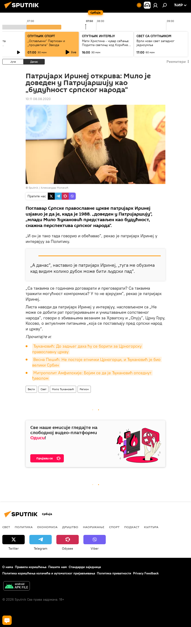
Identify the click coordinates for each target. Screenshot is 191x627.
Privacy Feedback (146, 573)
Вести (31, 389)
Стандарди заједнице (85, 567)
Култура (151, 527)
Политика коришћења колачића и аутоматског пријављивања (48, 573)
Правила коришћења (30, 567)
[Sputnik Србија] (22, 9)
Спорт (114, 527)
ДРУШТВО (70, 527)
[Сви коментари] (7, 620)
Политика (24, 527)
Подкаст (131, 527)
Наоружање (93, 527)
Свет (43, 389)
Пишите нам (57, 567)
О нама (7, 567)
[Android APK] (16, 586)
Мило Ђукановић (63, 389)
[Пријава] (155, 5)
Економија (47, 527)
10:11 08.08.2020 (38, 99)
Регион (84, 389)
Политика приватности (114, 573)
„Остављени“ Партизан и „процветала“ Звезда (46, 43)
